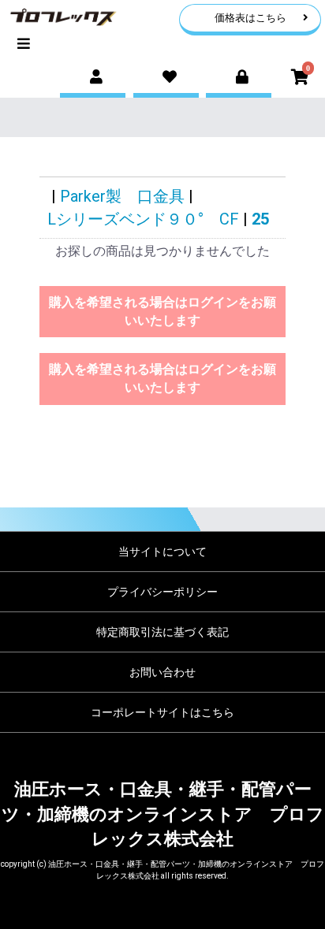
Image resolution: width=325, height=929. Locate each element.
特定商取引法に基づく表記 (162, 632)
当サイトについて (162, 551)
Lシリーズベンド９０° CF (143, 219)
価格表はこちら (250, 18)
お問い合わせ (162, 672)
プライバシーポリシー (162, 591)
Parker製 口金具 (122, 196)
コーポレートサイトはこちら (162, 712)
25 (260, 219)
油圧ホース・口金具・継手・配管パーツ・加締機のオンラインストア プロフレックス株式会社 (163, 814)
